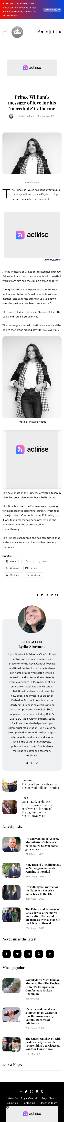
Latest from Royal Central (21, 1098)
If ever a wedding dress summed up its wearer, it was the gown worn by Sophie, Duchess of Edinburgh (41, 1016)
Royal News (49, 1098)
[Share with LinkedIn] (47, 595)
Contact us (28, 1103)
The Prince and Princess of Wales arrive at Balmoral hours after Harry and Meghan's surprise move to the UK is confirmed (42, 916)
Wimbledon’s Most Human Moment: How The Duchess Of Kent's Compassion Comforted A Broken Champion (43, 987)
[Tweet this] (42, 595)
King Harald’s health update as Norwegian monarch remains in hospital (43, 868)
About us (12, 1103)
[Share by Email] (56, 595)
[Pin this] (52, 595)
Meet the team (48, 1103)
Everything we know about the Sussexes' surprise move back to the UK (42, 890)
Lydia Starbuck (26, 116)
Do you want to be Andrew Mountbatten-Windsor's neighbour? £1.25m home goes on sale (42, 844)
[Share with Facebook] (37, 595)
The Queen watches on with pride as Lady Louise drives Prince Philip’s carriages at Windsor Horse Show (43, 1044)
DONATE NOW (52, 10)
